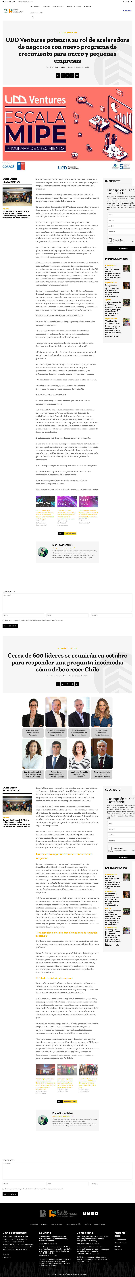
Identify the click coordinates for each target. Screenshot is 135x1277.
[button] (32, 17)
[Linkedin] (77, 75)
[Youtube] (131, 1)
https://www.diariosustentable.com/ (63, 548)
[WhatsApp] (72, 75)
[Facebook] (123, 1)
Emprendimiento (111, 265)
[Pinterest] (67, 75)
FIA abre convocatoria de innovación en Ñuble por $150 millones (33, 577)
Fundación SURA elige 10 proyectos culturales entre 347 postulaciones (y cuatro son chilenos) (53, 1238)
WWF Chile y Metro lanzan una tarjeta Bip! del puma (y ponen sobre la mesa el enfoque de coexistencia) (92, 1238)
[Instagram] (126, 1)
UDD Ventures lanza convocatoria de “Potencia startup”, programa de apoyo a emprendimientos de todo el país (45, 514)
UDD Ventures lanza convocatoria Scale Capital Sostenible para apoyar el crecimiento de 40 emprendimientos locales (66, 514)
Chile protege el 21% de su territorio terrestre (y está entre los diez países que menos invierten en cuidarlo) (93, 1249)
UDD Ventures (70, 533)
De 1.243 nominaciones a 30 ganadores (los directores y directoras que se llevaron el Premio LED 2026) (93, 1259)
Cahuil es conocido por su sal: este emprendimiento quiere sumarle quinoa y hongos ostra (113, 273)
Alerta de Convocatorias (67, 32)
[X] (128, 1)
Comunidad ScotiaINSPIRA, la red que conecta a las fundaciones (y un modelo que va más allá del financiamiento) (16, 214)
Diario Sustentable (57, 67)
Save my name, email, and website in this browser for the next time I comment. (34, 620)
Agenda (108, 299)
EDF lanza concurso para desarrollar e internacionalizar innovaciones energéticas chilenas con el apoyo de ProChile (101, 578)
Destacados (43, 1243)
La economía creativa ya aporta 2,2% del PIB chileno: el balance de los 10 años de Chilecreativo (112, 290)
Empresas (6, 208)
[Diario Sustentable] (44, 552)
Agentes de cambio (83, 1243)
